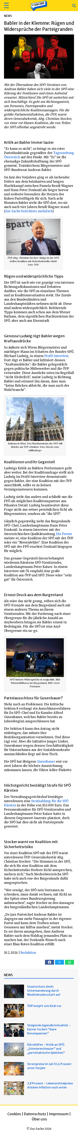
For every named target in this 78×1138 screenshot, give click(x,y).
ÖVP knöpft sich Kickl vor (44, 1006)
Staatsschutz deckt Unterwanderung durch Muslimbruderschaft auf (43, 990)
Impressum (59, 1114)
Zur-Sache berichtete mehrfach (28, 211)
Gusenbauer (46, 761)
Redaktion (28, 953)
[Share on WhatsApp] (69, 962)
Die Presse (64, 534)
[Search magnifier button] (74, 6)
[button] (6, 5)
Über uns (39, 1119)
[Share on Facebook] (49, 962)
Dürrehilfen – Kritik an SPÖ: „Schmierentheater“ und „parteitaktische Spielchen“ (46, 1049)
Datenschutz (35, 1114)
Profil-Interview (56, 356)
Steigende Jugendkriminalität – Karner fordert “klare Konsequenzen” (49, 1029)
